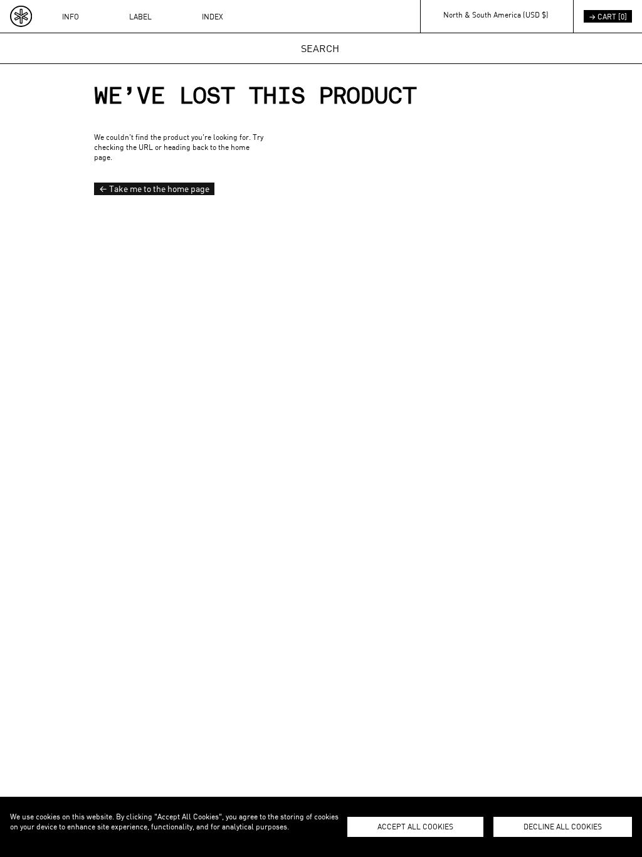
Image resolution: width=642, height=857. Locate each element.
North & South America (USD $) (496, 14)
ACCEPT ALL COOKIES (415, 826)
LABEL (140, 16)
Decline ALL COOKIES (563, 826)
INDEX (212, 16)
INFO (70, 16)
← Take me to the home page (154, 188)
